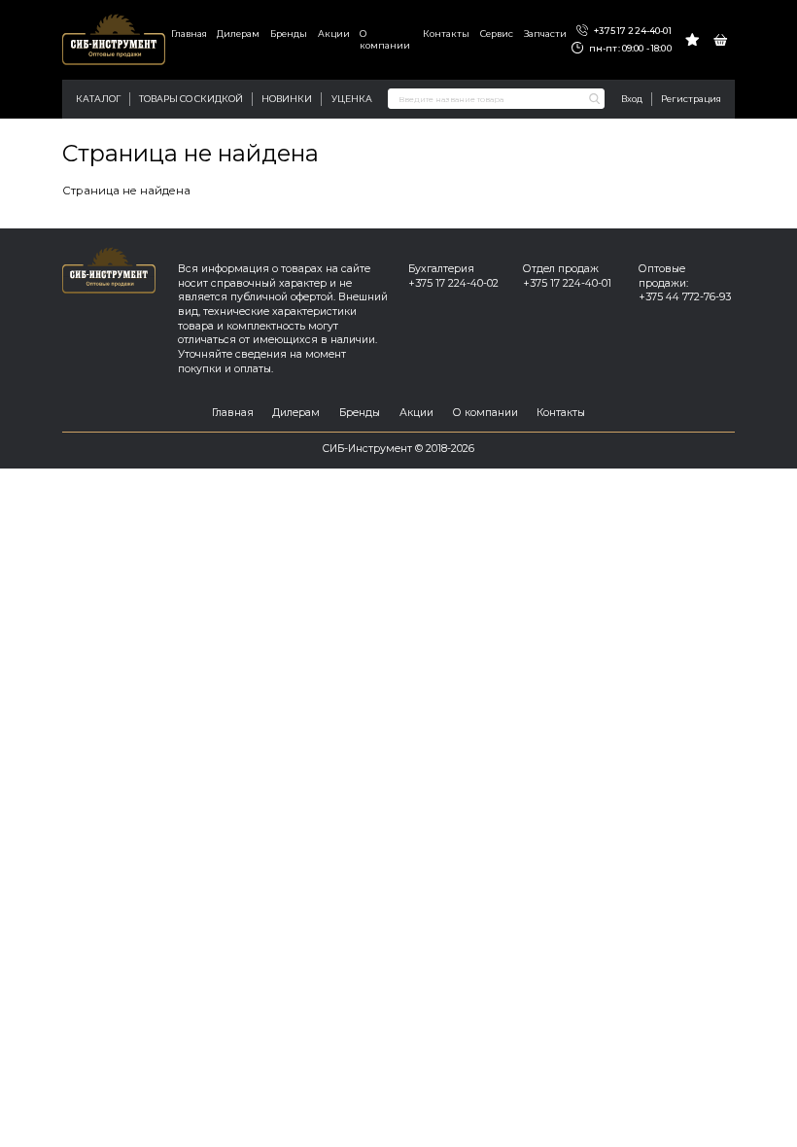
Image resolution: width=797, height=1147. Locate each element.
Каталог (98, 98)
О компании (385, 39)
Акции (334, 33)
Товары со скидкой (191, 98)
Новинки (286, 98)
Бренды (288, 33)
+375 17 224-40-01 (631, 30)
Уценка (351, 98)
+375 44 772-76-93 (685, 297)
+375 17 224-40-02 (453, 283)
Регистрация (691, 98)
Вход (631, 98)
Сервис (496, 33)
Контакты (446, 33)
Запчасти (545, 33)
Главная (189, 33)
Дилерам (238, 33)
